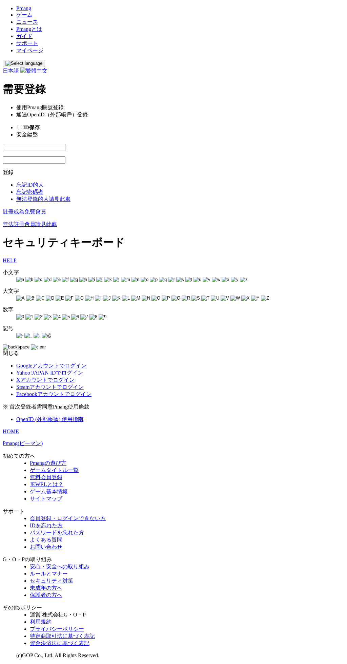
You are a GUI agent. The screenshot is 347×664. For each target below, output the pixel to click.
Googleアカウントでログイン (51, 365)
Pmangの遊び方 (48, 463)
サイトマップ (46, 498)
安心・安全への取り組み (59, 566)
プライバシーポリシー (57, 629)
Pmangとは (29, 29)
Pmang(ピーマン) (23, 443)
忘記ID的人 (30, 185)
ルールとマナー (49, 573)
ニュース (27, 22)
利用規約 (41, 622)
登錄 (8, 172)
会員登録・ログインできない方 (68, 518)
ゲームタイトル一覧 (54, 470)
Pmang (23, 8)
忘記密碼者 (29, 192)
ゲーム (24, 15)
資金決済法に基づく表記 (59, 643)
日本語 (11, 71)
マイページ (29, 50)
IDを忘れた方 (46, 525)
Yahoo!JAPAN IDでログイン (49, 373)
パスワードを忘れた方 (57, 532)
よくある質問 (46, 540)
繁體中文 (36, 71)
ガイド (24, 36)
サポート (27, 43)
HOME (11, 431)
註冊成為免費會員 (24, 211)
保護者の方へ (46, 595)
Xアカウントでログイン (45, 380)
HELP (10, 260)
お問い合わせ (46, 547)
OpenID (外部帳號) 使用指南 (49, 419)
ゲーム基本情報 (49, 491)
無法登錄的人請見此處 (43, 199)
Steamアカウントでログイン (50, 387)
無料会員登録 (46, 477)
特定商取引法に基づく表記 (62, 636)
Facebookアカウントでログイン (53, 394)
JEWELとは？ (46, 484)
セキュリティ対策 (51, 581)
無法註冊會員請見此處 (30, 224)
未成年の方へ (46, 588)
